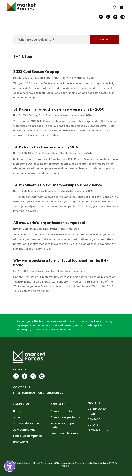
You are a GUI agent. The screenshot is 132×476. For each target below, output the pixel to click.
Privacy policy (97, 430)
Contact (93, 419)
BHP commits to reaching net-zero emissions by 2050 (58, 109)
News (70, 77)
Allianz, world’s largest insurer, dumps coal (49, 222)
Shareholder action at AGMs (76, 115)
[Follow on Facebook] (101, 17)
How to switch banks (64, 433)
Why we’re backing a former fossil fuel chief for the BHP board (61, 262)
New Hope (59, 77)
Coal (40, 77)
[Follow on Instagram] (122, 17)
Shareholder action (26, 423)
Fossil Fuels (45, 115)
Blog (33, 77)
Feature (48, 77)
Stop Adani (20, 442)
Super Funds (80, 271)
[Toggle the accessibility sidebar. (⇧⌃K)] (9, 466)
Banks (17, 411)
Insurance (73, 228)
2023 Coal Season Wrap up (36, 71)
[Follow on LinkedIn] (115, 17)
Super (17, 417)
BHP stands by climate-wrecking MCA (45, 147)
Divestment (50, 228)
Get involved (96, 409)
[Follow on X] (108, 17)
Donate (92, 425)
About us (93, 403)
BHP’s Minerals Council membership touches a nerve (57, 184)
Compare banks (61, 411)
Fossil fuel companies (27, 436)
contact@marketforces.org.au (42, 393)
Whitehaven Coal (84, 77)
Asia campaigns (24, 429)
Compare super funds (65, 417)
